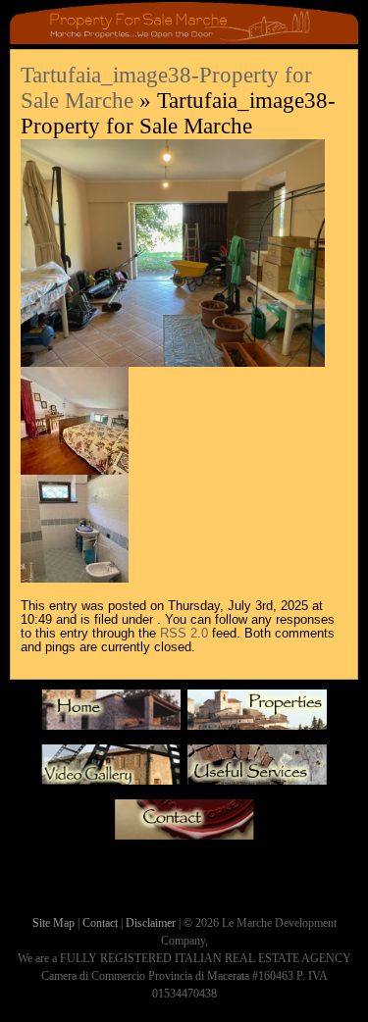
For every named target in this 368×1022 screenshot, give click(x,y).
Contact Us (184, 824)
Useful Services (257, 769)
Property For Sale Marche (257, 715)
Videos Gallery (111, 769)
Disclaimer (151, 923)
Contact (100, 923)
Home (111, 715)
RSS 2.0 (184, 633)
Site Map (53, 923)
